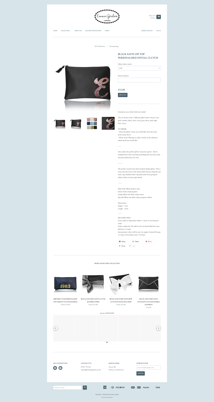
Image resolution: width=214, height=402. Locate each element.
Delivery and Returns (116, 370)
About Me (78, 31)
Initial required (123, 76)
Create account (147, 31)
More (107, 31)
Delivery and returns (93, 31)
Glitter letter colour (125, 64)
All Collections (100, 46)
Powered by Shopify (107, 397)
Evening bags (114, 46)
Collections (65, 31)
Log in (158, 31)
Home (55, 31)
